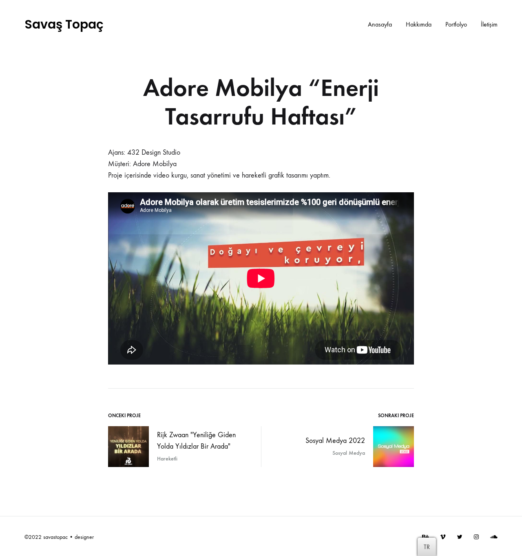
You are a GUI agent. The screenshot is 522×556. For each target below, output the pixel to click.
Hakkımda (418, 24)
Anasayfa (380, 24)
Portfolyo (456, 24)
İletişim (489, 24)
